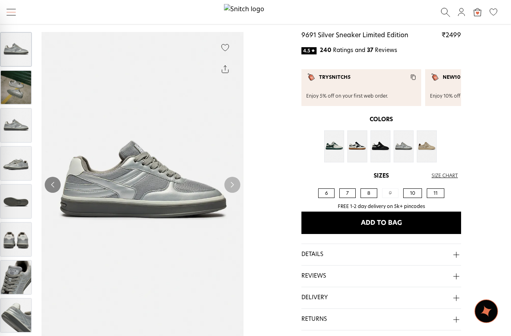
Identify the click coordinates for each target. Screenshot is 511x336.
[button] (381, 255)
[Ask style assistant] (486, 311)
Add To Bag (381, 223)
